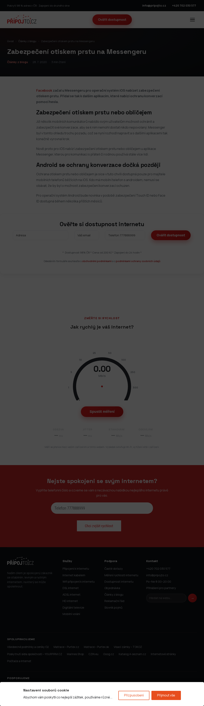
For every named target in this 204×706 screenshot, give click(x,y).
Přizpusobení (134, 695)
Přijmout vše (166, 695)
